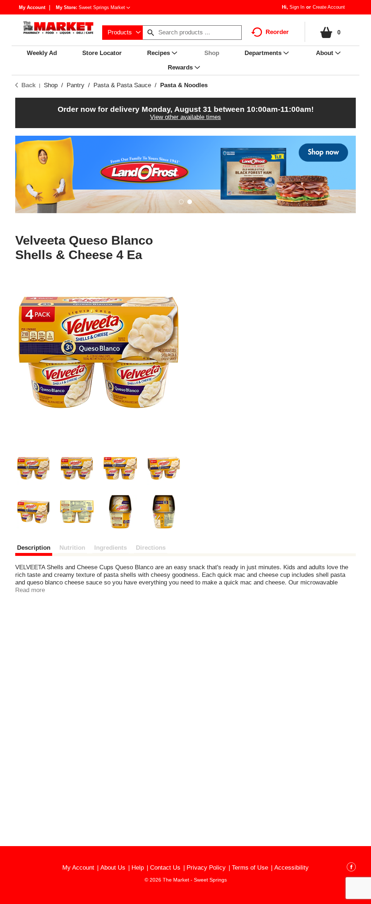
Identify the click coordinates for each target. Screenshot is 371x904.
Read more (30, 590)
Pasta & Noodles (184, 85)
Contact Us (165, 867)
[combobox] (122, 32)
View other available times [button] (185, 117)
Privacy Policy (206, 867)
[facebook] (351, 868)
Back (28, 85)
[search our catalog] (151, 32)
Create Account (329, 7)
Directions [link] (151, 547)
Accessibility (291, 867)
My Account (32, 7)
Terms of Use (250, 867)
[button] (104, 7)
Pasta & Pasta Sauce (122, 85)
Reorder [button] (277, 32)
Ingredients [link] (110, 547)
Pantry (75, 85)
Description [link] (33, 547)
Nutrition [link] (72, 547)
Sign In (296, 7)
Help (138, 867)
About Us (112, 867)
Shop (51, 85)
